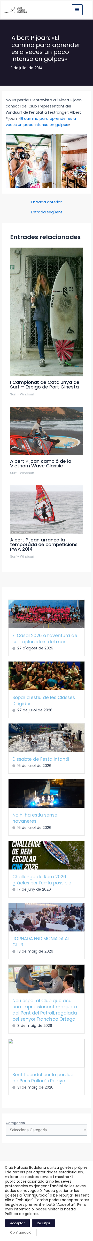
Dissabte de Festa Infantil (40, 759)
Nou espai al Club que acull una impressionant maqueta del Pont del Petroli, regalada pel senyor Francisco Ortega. (44, 1010)
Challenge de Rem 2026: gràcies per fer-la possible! (42, 880)
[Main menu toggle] (77, 9)
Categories (15, 1123)
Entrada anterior (46, 202)
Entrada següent (46, 212)
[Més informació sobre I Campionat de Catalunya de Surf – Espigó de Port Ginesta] (46, 311)
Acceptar (17, 1223)
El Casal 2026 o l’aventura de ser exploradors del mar (44, 638)
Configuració (20, 1232)
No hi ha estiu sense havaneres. (34, 818)
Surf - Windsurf (22, 394)
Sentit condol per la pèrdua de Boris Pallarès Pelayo (43, 1078)
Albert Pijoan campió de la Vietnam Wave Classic (40, 463)
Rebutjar (43, 1223)
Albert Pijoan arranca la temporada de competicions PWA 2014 (44, 544)
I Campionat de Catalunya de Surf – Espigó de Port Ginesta (44, 384)
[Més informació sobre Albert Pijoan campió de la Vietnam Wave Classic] (46, 430)
